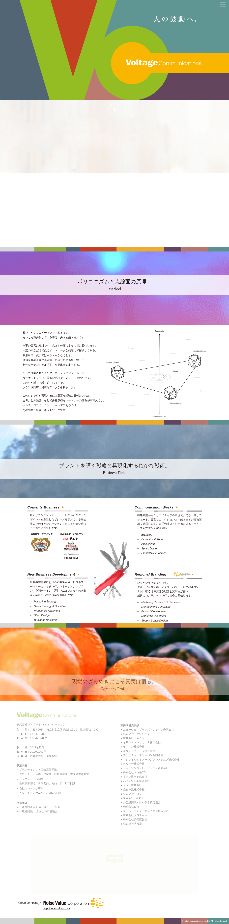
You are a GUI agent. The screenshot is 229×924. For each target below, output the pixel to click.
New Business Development (51, 574)
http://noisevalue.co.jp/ (56, 908)
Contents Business (43, 507)
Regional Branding (150, 574)
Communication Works (154, 507)
